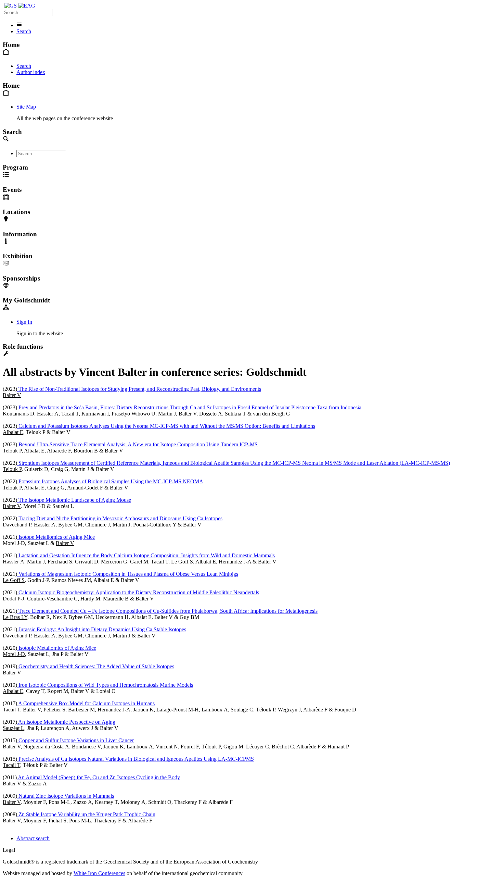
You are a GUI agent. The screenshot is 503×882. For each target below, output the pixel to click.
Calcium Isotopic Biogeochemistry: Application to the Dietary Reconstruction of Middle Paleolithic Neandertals (138, 592)
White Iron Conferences (99, 873)
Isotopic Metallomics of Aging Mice (56, 648)
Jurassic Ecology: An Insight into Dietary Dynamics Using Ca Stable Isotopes (101, 629)
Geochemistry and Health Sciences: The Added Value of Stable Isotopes (95, 666)
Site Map (26, 107)
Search (23, 31)
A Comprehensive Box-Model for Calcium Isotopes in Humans (86, 703)
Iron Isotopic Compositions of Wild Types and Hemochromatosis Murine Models (105, 685)
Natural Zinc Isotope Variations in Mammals (65, 796)
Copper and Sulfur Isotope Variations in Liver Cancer (75, 740)
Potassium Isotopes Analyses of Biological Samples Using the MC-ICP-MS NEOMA (110, 481)
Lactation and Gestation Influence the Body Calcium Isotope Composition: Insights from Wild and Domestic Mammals (146, 555)
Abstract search (33, 838)
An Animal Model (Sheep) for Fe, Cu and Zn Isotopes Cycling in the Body (98, 777)
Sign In (24, 322)
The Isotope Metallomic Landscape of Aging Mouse (74, 500)
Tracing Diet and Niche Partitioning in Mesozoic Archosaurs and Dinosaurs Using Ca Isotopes (119, 518)
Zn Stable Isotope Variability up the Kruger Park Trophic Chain (86, 814)
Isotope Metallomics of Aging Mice (56, 537)
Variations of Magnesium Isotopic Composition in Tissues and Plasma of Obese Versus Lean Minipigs (127, 574)
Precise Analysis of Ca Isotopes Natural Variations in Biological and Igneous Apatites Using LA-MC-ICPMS (135, 759)
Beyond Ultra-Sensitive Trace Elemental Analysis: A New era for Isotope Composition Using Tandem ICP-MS (137, 444)
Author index (30, 72)
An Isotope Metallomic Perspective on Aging (66, 722)
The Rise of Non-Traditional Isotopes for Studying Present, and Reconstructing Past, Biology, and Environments (139, 389)
